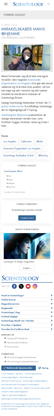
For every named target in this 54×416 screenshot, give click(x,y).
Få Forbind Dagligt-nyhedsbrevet (21, 357)
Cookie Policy (32, 406)
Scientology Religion (9, 377)
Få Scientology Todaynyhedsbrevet (22, 361)
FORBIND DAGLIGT (27, 165)
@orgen (9, 179)
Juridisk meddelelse (9, 409)
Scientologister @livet (13, 171)
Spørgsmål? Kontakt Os (17, 338)
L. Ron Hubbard (7, 374)
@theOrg (43, 155)
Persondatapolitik (18, 406)
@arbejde (10, 183)
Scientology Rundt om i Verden (17, 320)
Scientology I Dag (10, 312)
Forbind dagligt (9, 316)
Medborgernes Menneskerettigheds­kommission (21, 399)
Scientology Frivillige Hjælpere (35, 381)
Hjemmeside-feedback (17, 342)
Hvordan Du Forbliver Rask (14, 192)
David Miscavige (26, 377)
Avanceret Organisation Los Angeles (21, 148)
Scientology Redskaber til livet (18, 155)
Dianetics (19, 374)
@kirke (39, 141)
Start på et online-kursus (11, 381)
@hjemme (10, 186)
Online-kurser (8, 299)
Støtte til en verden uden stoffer (37, 388)
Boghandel (7, 308)
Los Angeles (9, 141)
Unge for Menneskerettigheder (14, 395)
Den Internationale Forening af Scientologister (20, 384)
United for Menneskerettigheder (14, 391)
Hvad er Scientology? (12, 295)
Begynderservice (10, 303)
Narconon (18, 388)
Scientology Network (33, 374)
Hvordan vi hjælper (11, 325)
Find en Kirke (13, 346)
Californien (26, 141)
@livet (8, 176)
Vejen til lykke (7, 388)
